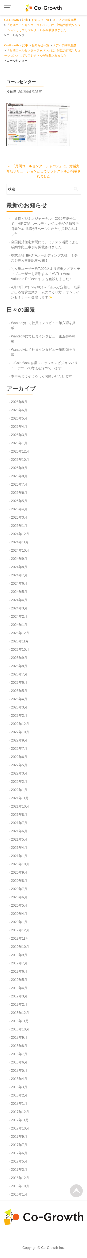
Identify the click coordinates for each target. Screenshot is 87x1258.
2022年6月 (19, 757)
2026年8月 (19, 402)
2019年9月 (19, 955)
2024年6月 (19, 583)
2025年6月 (19, 492)
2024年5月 (19, 592)
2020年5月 (19, 905)
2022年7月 (19, 748)
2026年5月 (19, 418)
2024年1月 (19, 625)
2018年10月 (20, 1029)
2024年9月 (19, 559)
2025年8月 (19, 476)
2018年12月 (20, 1013)
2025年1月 (19, 526)
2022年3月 (19, 773)
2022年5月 (19, 765)
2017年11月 (20, 1120)
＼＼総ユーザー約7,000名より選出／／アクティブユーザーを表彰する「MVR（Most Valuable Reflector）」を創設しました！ (45, 274)
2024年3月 (19, 608)
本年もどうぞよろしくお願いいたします (41, 376)
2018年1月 (19, 1103)
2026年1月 (19, 443)
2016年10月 (20, 1186)
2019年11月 (20, 938)
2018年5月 (19, 1070)
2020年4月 (19, 914)
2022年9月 (19, 740)
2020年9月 (19, 872)
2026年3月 (19, 435)
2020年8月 (19, 880)
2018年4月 (19, 1079)
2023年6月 (19, 682)
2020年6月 (19, 897)
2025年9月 (19, 468)
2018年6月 (19, 1062)
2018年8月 (19, 1046)
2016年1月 (19, 1194)
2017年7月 (19, 1145)
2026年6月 (19, 410)
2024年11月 (20, 542)
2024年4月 (19, 600)
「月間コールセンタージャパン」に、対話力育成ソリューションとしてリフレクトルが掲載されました (43, 171)
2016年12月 (20, 1178)
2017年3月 (19, 1169)
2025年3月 (19, 517)
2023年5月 (19, 691)
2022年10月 (20, 732)
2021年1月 (19, 856)
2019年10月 (20, 947)
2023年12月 (20, 633)
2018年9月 (19, 1037)
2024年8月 (19, 567)
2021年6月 (19, 831)
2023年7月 (19, 674)
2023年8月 (19, 666)
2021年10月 (20, 806)
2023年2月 (19, 715)
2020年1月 (19, 922)
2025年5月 (19, 501)
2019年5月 (19, 980)
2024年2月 (19, 616)
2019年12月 (20, 930)
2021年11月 (20, 798)
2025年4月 (19, 509)
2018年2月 (19, 1095)
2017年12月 (20, 1112)
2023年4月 (19, 699)
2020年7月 (19, 889)
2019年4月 (19, 988)
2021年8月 (19, 814)
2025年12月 (20, 451)
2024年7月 (19, 575)
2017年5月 (19, 1161)
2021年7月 (19, 823)
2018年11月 (20, 1021)
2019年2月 (19, 1004)
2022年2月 (19, 781)
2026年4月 (19, 426)
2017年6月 (19, 1153)
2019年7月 (19, 963)
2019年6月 (19, 971)
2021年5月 (19, 839)
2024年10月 (20, 550)
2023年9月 (19, 658)
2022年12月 (20, 724)
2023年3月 (19, 707)
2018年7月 (19, 1054)
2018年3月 (19, 1087)
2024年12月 (20, 534)
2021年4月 (19, 847)
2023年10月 (20, 649)
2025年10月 (20, 459)
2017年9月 (19, 1136)
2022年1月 (19, 790)
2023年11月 (20, 641)
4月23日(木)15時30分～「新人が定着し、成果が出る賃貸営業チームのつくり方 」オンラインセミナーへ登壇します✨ (45, 292)
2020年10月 (20, 864)
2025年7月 (19, 484)
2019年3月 (19, 996)
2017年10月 (20, 1128)
